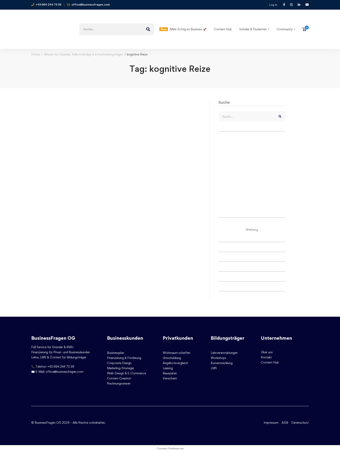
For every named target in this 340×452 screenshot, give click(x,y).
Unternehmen (276, 338)
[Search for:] (116, 29)
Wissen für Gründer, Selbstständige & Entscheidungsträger (83, 54)
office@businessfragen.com (64, 372)
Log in (273, 4)
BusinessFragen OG (53, 338)
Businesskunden (125, 338)
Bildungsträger (227, 338)
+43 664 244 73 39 (60, 366)
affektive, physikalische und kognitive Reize (97, 147)
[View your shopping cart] (305, 29)
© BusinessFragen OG (46, 422)
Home (35, 54)
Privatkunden (178, 338)
